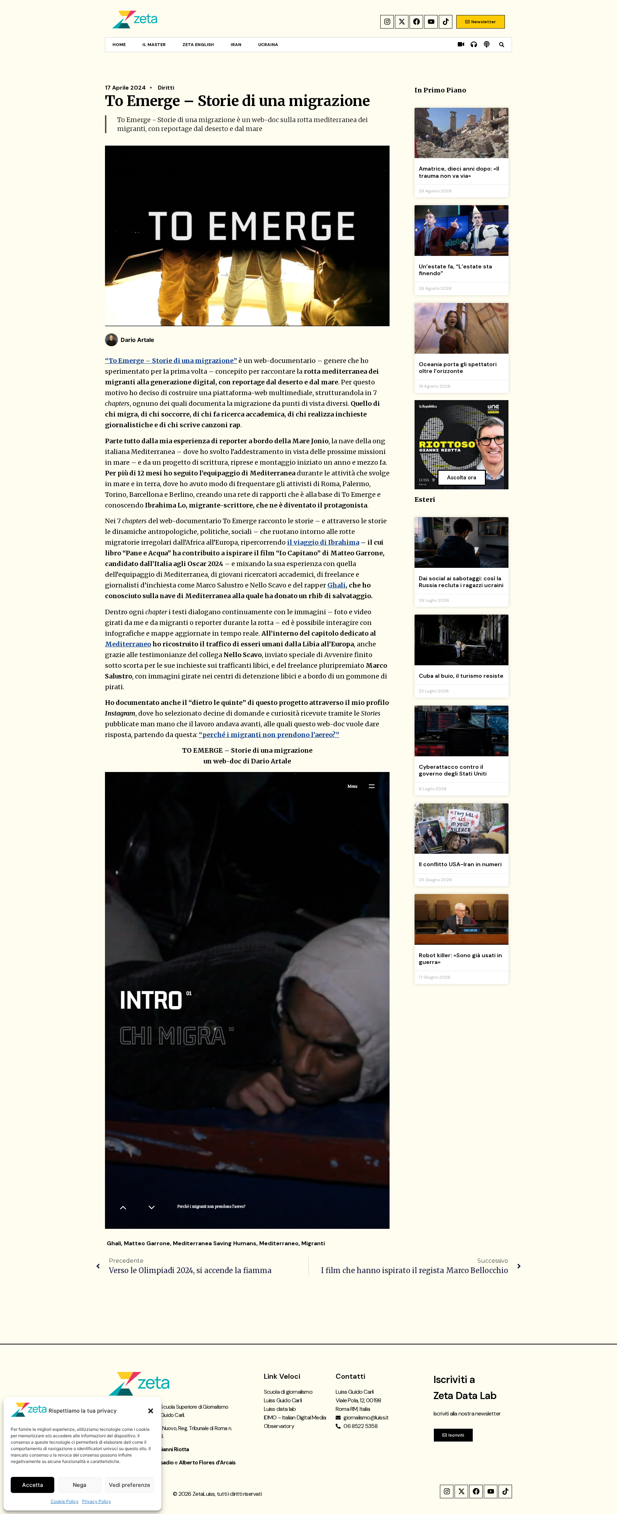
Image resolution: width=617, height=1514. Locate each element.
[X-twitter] (401, 22)
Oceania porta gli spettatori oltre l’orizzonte (458, 367)
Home (119, 44)
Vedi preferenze (129, 1485)
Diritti (166, 87)
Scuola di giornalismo (288, 1392)
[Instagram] (387, 22)
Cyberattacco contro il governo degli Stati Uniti (453, 770)
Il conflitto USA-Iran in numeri (460, 864)
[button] (150, 1410)
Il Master (154, 44)
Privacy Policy (96, 1501)
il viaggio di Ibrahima (323, 542)
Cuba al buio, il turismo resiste (461, 676)
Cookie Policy (65, 1501)
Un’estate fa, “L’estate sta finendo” (455, 270)
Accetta (32, 1485)
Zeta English (198, 44)
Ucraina (268, 44)
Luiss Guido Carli (283, 1400)
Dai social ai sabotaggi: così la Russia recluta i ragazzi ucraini (461, 582)
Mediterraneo (128, 644)
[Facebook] (416, 22)
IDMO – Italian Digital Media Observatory (295, 1422)
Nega (79, 1485)
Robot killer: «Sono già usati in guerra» (460, 959)
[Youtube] (431, 22)
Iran (236, 44)
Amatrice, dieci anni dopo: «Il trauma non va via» (459, 172)
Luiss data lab (280, 1409)
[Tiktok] (445, 22)
